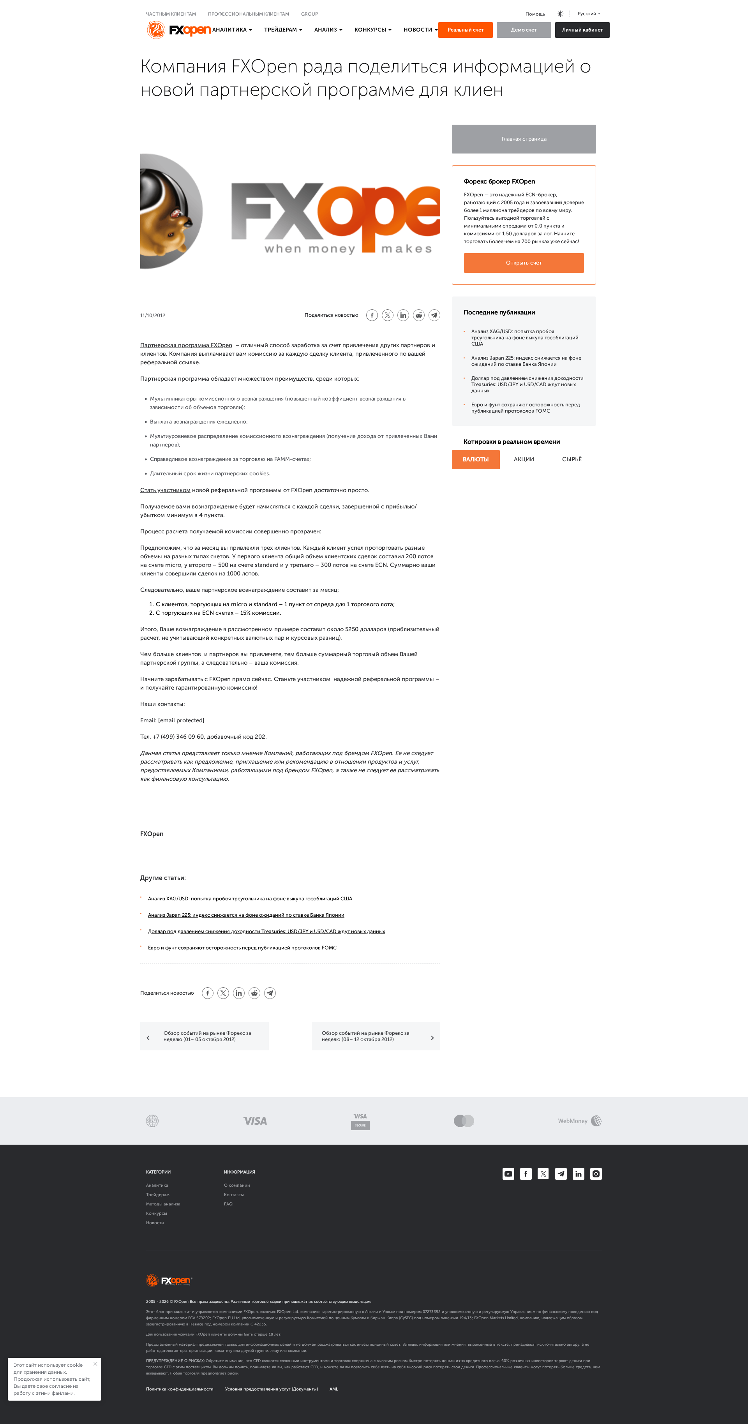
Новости (155, 1222)
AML (334, 1389)
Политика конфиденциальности (179, 1389)
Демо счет (524, 30)
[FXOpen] (179, 30)
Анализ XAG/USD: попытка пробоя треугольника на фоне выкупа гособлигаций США (250, 899)
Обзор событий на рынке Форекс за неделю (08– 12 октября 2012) (365, 1036)
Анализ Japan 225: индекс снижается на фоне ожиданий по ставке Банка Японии (246, 915)
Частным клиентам (171, 14)
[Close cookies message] (95, 1364)
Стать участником (165, 490)
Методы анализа (163, 1204)
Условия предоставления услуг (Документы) (271, 1389)
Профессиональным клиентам (248, 14)
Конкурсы (156, 1213)
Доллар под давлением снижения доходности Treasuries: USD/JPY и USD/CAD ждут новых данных (266, 931)
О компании (237, 1185)
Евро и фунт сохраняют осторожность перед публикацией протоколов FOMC (242, 948)
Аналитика (157, 1185)
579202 (203, 1318)
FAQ (228, 1204)
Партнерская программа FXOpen (186, 345)
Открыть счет (524, 262)
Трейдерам (157, 1194)
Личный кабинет (582, 30)
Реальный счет (466, 30)
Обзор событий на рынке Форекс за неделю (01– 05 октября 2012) (207, 1036)
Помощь (535, 14)
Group (309, 14)
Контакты (234, 1194)
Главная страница (524, 139)
